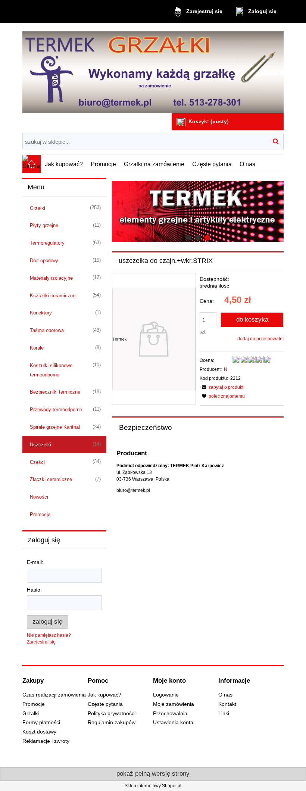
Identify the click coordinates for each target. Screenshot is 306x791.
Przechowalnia (170, 713)
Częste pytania (105, 704)
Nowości (39, 497)
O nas (225, 695)
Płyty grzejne (44, 225)
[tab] (188, 238)
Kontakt (227, 704)
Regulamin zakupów (111, 722)
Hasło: (34, 590)
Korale (37, 348)
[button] (221, 387)
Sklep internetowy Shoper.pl (153, 785)
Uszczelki (40, 444)
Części (37, 462)
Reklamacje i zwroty (45, 741)
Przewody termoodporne (56, 409)
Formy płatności (41, 722)
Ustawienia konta (173, 722)
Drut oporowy (44, 260)
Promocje (40, 514)
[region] (198, 211)
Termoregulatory (47, 243)
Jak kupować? (104, 695)
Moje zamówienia (173, 704)
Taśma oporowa (47, 330)
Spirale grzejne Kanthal (55, 427)
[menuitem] (64, 164)
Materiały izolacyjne (51, 278)
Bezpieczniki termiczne (55, 392)
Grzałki (37, 208)
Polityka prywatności (111, 713)
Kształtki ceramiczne (52, 295)
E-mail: (35, 562)
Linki (223, 713)
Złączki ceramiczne (51, 479)
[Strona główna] (153, 69)
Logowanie (166, 695)
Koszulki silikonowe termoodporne (51, 370)
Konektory (41, 313)
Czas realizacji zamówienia (54, 695)
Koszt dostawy (39, 732)
